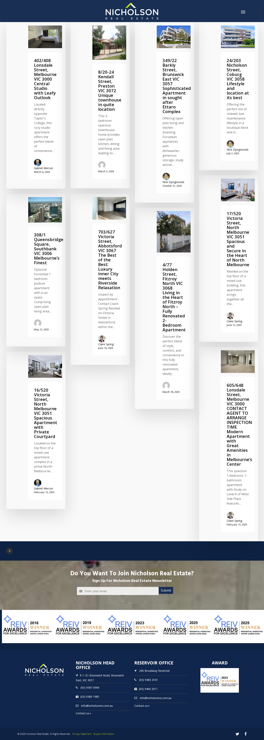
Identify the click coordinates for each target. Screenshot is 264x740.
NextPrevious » (9, 551)
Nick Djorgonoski (173, 182)
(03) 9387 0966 (90, 687)
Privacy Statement (82, 734)
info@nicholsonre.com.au (97, 705)
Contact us (83, 713)
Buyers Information (104, 734)
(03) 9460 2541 (148, 680)
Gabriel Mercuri (43, 168)
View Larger (10, 643)
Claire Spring (234, 321)
